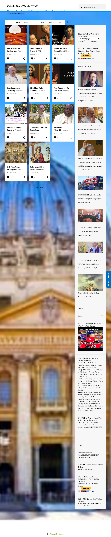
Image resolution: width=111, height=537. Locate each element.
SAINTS (51, 22)
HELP (9, 22)
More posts (39, 187)
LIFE (42, 22)
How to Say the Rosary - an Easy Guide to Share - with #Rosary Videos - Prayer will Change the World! (90, 381)
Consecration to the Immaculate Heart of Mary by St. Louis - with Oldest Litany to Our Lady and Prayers (90, 408)
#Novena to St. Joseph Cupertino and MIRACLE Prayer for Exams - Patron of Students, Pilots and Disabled (90, 394)
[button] (24, 58)
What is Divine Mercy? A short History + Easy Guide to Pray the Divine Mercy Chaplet (90, 387)
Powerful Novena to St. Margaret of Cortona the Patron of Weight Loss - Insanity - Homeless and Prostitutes (89, 401)
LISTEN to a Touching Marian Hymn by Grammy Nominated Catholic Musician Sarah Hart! (89, 231)
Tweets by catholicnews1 (85, 469)
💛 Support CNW (109, 279)
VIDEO (17, 22)
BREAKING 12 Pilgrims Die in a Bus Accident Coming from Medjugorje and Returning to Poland (90, 198)
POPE (26, 22)
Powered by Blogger (57, 534)
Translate (93, 41)
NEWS (34, 22)
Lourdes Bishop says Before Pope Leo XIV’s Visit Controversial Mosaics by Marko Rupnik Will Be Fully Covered (89, 264)
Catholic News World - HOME (22, 6)
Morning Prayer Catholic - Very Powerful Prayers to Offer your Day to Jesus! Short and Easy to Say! (90, 365)
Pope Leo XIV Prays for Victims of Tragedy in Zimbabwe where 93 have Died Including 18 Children (89, 129)
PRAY (60, 22)
